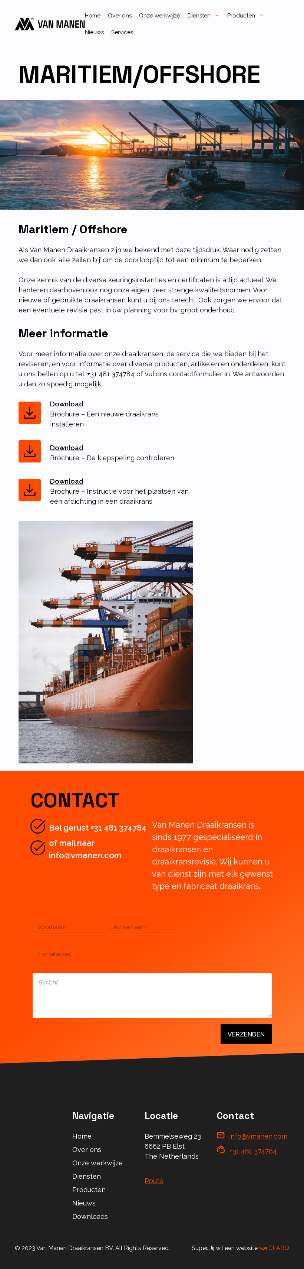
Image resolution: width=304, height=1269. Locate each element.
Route (154, 1181)
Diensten (199, 15)
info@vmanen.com (258, 1136)
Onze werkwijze (159, 15)
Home (92, 15)
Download (66, 404)
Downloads (90, 1216)
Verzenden (246, 1034)
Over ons (120, 15)
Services (122, 32)
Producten (241, 15)
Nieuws (94, 32)
